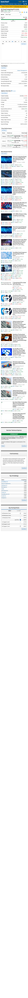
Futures (6, 4)
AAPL (3, 275)
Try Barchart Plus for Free (19, 6)
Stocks (2, 4)
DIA (3, 346)
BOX (3, 359)
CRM (13, 346)
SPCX (13, 179)
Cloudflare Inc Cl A (5, 494)
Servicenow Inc (5, 490)
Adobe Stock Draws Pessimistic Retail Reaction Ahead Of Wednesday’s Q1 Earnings (19, 393)
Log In (20, 1)
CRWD (14, 371)
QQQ (3, 235)
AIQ (3, 305)
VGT (13, 275)
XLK (2, 236)
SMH (3, 279)
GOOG (3, 166)
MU (2, 199)
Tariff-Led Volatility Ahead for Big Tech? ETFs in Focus (19, 265)
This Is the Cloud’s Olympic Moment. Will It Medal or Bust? (19, 228)
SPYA (13, 260)
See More (4, 67)
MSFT (13, 165)
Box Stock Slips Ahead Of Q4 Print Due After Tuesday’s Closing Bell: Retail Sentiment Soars (19, 416)
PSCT (13, 357)
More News (4, 153)
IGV (14, 181)
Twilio (3, 488)
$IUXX (13, 182)
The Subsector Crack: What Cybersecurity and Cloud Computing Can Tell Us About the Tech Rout (20, 242)
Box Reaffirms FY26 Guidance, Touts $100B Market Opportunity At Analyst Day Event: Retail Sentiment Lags (19, 351)
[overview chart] (14, 53)
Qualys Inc (4, 492)
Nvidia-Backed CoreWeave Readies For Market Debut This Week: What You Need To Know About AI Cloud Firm (20, 311)
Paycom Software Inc (6, 483)
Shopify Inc (4, 497)
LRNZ (3, 260)
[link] (26, 12)
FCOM (13, 373)
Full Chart (24, 44)
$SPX (3, 181)
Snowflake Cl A (5, 481)
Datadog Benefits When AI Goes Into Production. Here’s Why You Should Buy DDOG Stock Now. (20, 205)
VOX (13, 374)
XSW (3, 184)
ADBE (13, 330)
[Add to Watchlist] (24, 12)
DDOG (13, 211)
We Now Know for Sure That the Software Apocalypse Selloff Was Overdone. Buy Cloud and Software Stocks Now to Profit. (19, 190)
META (13, 222)
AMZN (3, 168)
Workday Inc (4, 487)
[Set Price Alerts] (22, 12)
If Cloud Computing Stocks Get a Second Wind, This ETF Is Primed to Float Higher (19, 159)
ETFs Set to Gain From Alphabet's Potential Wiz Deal (19, 363)
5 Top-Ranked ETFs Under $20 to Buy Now (19, 283)
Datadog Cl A (4, 485)
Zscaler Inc (4, 496)
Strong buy (14, 434)
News (15, 4)
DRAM (3, 182)
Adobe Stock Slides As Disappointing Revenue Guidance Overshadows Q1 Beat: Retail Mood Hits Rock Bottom (20, 380)
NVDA (3, 198)
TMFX (3, 292)
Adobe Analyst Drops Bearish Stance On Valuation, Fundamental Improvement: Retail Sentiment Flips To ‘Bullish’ (19, 324)
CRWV (3, 222)
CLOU (3, 165)
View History (4, 93)
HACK (3, 370)
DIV (14, 288)
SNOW (3, 262)
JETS (13, 291)
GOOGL (14, 166)
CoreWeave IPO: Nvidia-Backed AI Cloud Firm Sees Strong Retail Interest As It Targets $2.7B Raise (19, 298)
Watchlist (11, 4)
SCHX (3, 291)
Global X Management (22, 70)
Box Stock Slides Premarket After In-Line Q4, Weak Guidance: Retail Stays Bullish (20, 404)
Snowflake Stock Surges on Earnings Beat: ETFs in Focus (20, 254)
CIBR (3, 249)
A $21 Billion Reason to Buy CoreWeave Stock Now (20, 214)
